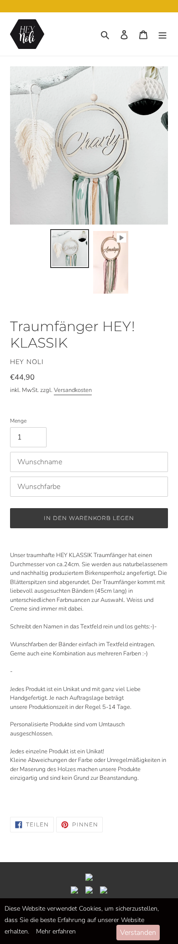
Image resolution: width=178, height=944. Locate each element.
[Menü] (162, 34)
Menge (18, 420)
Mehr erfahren (56, 931)
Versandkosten (73, 390)
